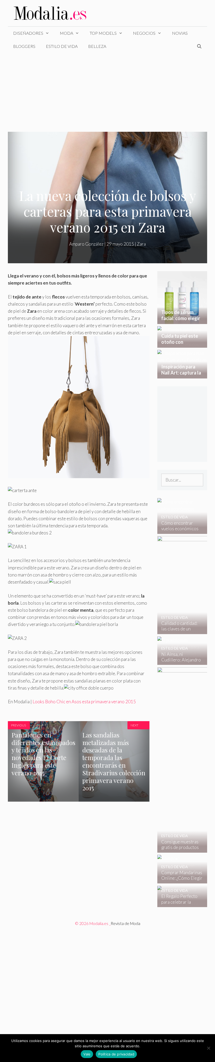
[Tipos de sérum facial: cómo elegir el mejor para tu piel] (182, 320)
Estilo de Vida (62, 46)
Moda (66, 33)
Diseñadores (28, 33)
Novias (180, 33)
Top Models (103, 33)
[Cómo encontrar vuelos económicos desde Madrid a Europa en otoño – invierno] (179, 530)
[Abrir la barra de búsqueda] (199, 46)
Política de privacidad (116, 1054)
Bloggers (24, 46)
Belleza (97, 46)
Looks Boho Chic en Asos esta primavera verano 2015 (84, 701)
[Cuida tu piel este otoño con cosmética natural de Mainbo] (182, 344)
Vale (86, 1054)
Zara (141, 244)
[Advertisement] (107, 92)
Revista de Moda (125, 923)
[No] (208, 1048)
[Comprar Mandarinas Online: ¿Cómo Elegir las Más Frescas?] (179, 880)
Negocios (144, 33)
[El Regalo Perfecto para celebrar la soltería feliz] (179, 903)
